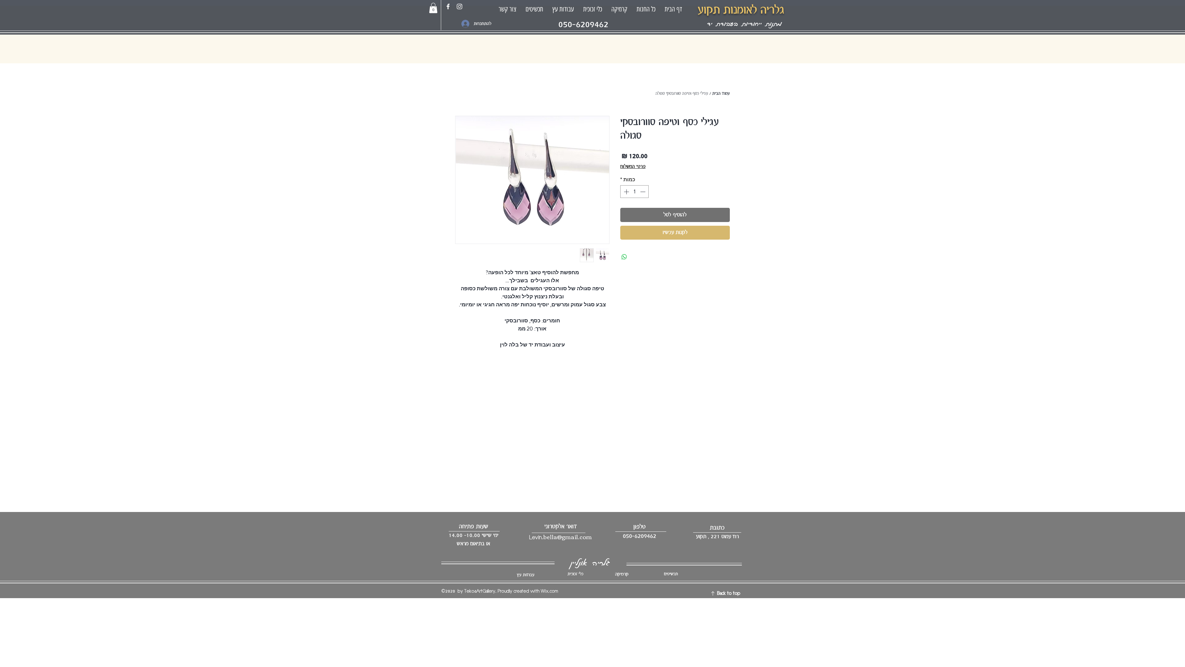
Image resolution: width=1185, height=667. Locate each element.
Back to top (728, 593)
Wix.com (549, 591)
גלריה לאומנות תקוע (740, 10)
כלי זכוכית (575, 574)
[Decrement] (643, 192)
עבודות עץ (525, 575)
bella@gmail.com (567, 536)
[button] (433, 8)
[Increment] (625, 192)
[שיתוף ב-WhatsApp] (624, 257)
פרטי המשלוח (633, 166)
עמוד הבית (721, 93)
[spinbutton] (634, 192)
